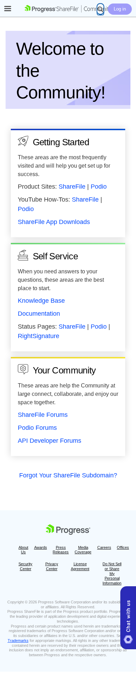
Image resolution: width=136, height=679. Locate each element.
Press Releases (61, 549)
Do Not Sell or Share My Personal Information (112, 573)
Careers (104, 547)
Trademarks (18, 640)
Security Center (25, 566)
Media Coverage (83, 549)
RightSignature (38, 336)
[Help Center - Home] (68, 8)
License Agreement (80, 566)
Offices (123, 547)
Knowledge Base (41, 300)
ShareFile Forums (43, 414)
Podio (99, 186)
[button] (128, 617)
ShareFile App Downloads (54, 221)
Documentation (39, 313)
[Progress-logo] (68, 530)
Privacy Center (51, 566)
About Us (23, 549)
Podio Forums (37, 427)
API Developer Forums (49, 440)
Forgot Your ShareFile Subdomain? (68, 475)
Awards (40, 547)
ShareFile (72, 186)
